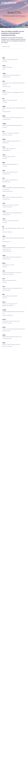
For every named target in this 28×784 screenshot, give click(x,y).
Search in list (5, 46)
